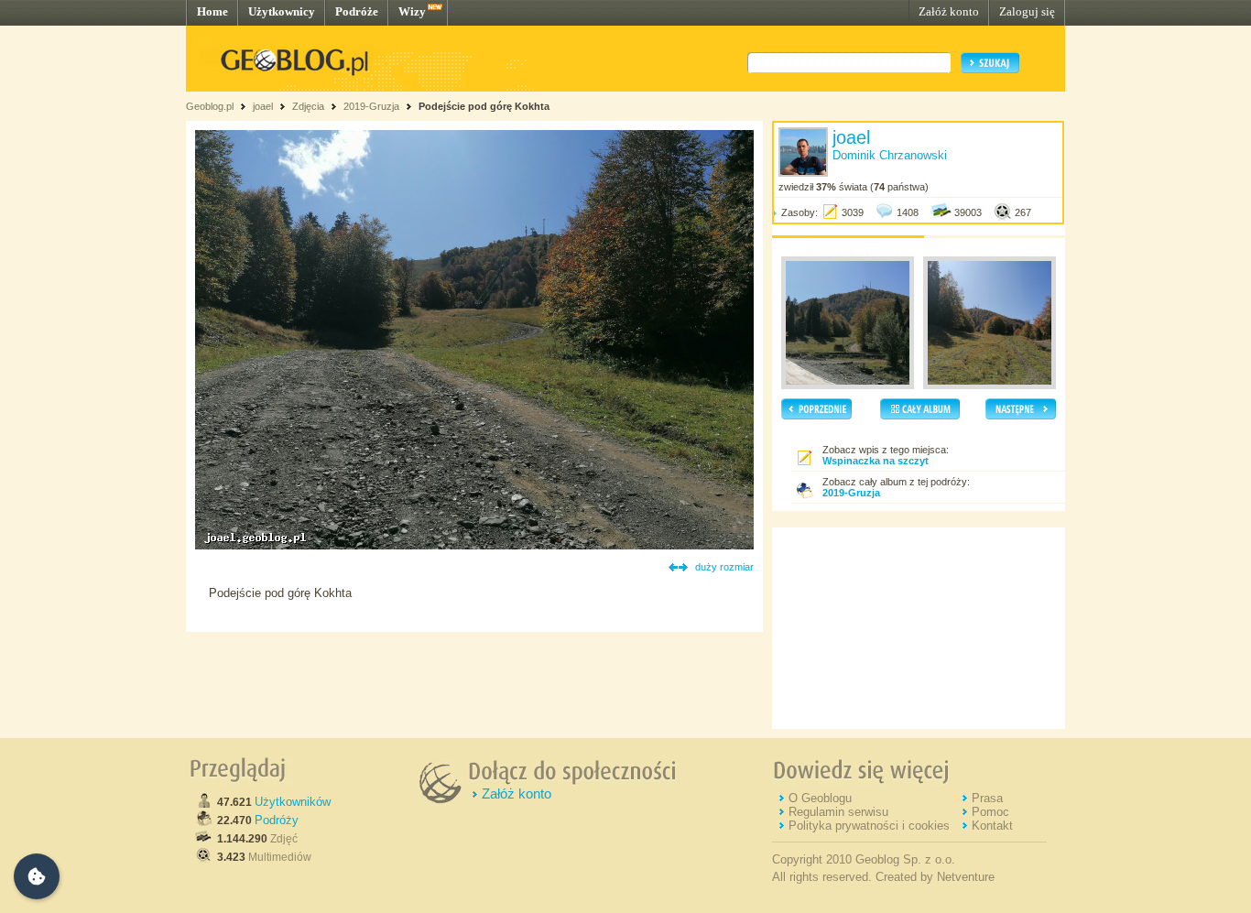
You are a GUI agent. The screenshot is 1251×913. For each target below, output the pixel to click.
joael (263, 106)
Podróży (277, 820)
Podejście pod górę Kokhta (484, 106)
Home (212, 11)
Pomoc (990, 812)
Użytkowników (293, 802)
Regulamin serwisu (838, 812)
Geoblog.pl (210, 106)
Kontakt (992, 825)
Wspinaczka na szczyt (875, 460)
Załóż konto (949, 11)
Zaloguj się (1027, 11)
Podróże (356, 11)
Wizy (412, 11)
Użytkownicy (281, 11)
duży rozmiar (724, 566)
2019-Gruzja (371, 106)
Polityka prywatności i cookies (869, 825)
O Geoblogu (820, 798)
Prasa (987, 798)
